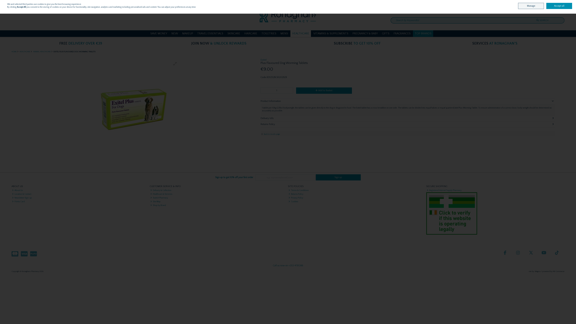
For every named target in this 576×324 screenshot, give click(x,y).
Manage (531, 5)
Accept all (559, 5)
